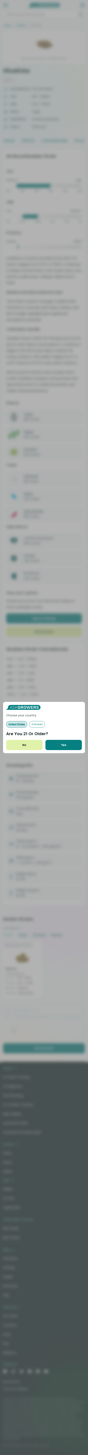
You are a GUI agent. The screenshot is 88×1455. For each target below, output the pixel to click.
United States (16, 724)
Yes (63, 745)
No (24, 745)
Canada (37, 724)
